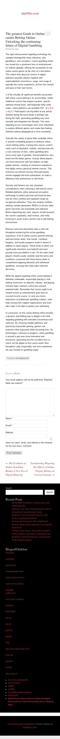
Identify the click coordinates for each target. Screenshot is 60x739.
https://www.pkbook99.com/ (17, 649)
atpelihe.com (30, 13)
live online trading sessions (20, 692)
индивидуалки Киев (14, 571)
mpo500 (9, 661)
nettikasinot (11, 593)
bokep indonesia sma (15, 577)
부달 (7, 643)
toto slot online (14, 683)
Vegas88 (9, 590)
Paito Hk (9, 655)
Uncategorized (22, 358)
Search (9, 488)
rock (16, 49)
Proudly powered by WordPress (21, 724)
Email (9, 425)
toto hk (8, 618)
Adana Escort (11, 674)
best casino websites (15, 599)
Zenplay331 (13, 695)
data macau (11, 565)
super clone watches (15, 584)
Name (9, 418)
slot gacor (10, 553)
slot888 (11, 686)
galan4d (9, 630)
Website (9, 432)
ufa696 (9, 636)
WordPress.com (30, 727)
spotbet (9, 667)
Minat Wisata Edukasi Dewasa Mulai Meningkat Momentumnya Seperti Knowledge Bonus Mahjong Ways (31, 701)
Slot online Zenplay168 (18, 680)
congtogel (10, 559)
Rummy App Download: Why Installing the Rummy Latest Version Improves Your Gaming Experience (32, 524)
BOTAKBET (11, 612)
